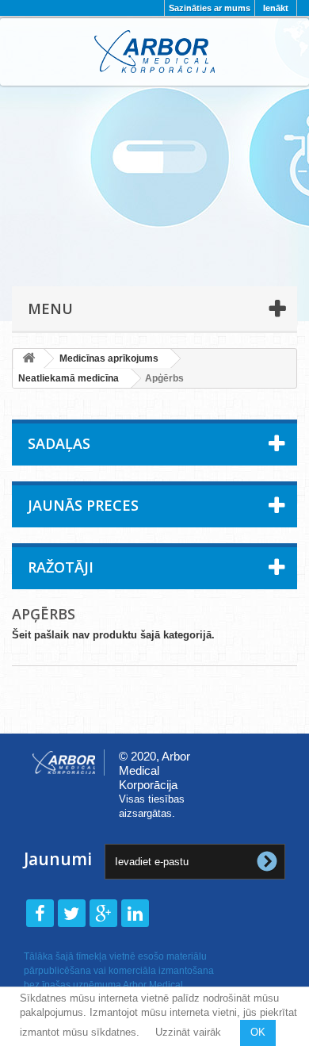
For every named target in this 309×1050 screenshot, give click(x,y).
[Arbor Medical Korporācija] (154, 51)
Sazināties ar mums (209, 8)
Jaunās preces (83, 505)
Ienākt (275, 8)
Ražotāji (60, 567)
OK (257, 1032)
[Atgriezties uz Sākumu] (28, 359)
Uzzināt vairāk (188, 1032)
